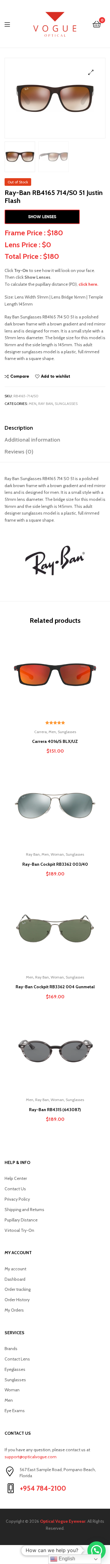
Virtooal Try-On (19, 1230)
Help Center (16, 1178)
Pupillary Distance (21, 1220)
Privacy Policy (17, 1199)
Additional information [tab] (32, 439)
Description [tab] (19, 427)
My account (15, 1269)
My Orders (14, 1310)
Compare (19, 376)
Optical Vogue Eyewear (63, 1521)
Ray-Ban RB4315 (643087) (55, 1109)
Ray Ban (45, 403)
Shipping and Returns (24, 1209)
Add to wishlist (55, 376)
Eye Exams (15, 1410)
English (66, 1558)
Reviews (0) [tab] (19, 451)
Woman (57, 854)
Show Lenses (42, 216)
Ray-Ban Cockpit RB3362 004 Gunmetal (55, 986)
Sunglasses (66, 403)
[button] (91, 72)
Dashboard (15, 1279)
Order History (17, 1299)
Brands (11, 1348)
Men (32, 403)
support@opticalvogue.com (31, 1456)
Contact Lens (17, 1359)
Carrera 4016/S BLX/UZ (55, 741)
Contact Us (15, 1188)
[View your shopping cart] (97, 24)
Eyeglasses (15, 1369)
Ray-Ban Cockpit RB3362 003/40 (55, 864)
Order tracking (18, 1289)
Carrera (40, 731)
